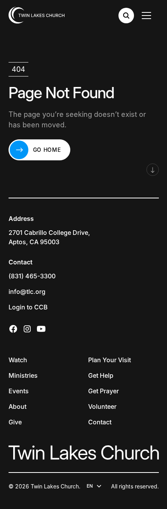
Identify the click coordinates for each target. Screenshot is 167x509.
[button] (148, 15)
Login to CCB (28, 307)
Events (19, 391)
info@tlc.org (27, 291)
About (17, 406)
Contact (99, 422)
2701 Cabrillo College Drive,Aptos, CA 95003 (49, 237)
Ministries (23, 375)
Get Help (100, 375)
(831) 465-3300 (32, 276)
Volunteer (102, 406)
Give (15, 422)
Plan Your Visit (109, 360)
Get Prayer (103, 391)
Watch (18, 360)
